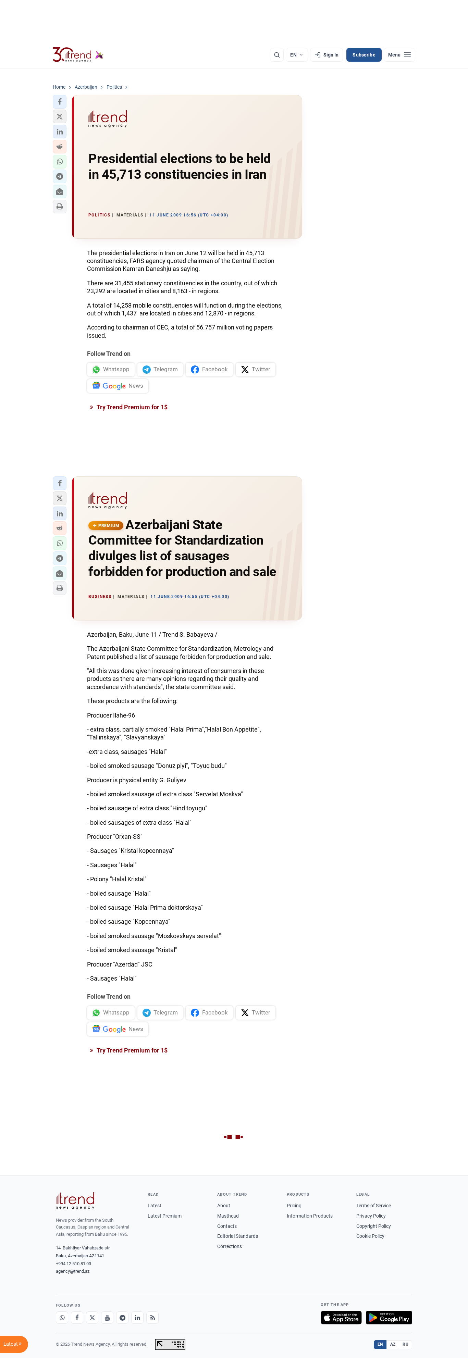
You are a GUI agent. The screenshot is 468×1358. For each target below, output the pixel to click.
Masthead (228, 1216)
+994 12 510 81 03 (73, 1263)
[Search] (277, 55)
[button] (59, 101)
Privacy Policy (371, 1216)
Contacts (227, 1226)
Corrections (229, 1246)
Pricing (294, 1205)
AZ (393, 1344)
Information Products (310, 1216)
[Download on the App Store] (341, 1317)
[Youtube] (107, 1317)
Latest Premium (165, 1216)
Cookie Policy (370, 1236)
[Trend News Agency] (75, 1200)
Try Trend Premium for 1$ (132, 407)
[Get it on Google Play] (389, 1317)
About (223, 1205)
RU (405, 1344)
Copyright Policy (373, 1226)
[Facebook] (77, 1317)
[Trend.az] (78, 54)
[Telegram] (122, 1317)
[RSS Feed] (152, 1317)
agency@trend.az (72, 1271)
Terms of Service (373, 1205)
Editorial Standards (237, 1236)
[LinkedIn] (137, 1317)
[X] (92, 1317)
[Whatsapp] (62, 1317)
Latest (154, 1205)
